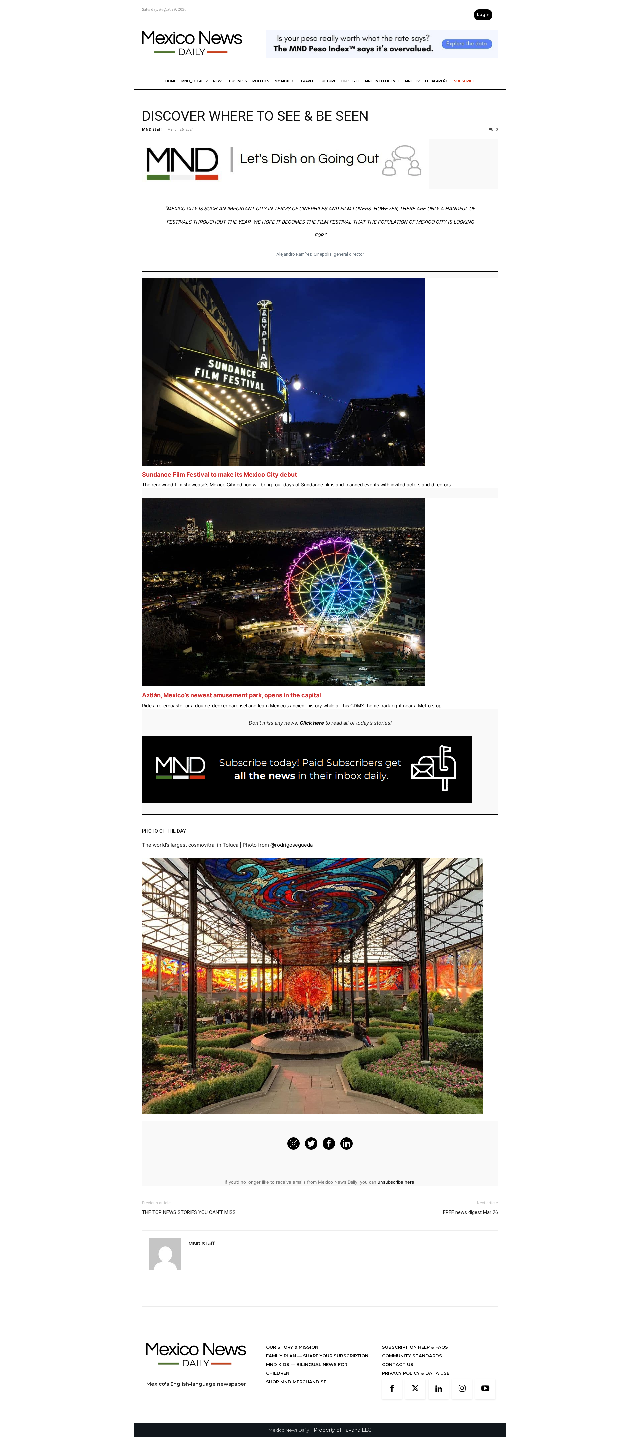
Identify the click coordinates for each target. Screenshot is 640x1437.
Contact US (397, 1364)
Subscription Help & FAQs (415, 1347)
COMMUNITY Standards (412, 1355)
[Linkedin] (439, 1389)
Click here (312, 723)
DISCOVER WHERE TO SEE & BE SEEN (255, 116)
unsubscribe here (396, 1182)
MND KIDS (278, 1364)
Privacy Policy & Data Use (415, 1373)
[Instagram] (462, 1389)
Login (483, 14)
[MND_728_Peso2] (382, 63)
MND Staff (152, 129)
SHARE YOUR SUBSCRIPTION (335, 1355)
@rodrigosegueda (291, 845)
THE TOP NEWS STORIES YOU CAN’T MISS (189, 1212)
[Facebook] (392, 1389)
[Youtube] (485, 1389)
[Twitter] (415, 1389)
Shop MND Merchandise (296, 1381)
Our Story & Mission (292, 1347)
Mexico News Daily (289, 1430)
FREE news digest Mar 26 (470, 1212)
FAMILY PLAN (281, 1355)
